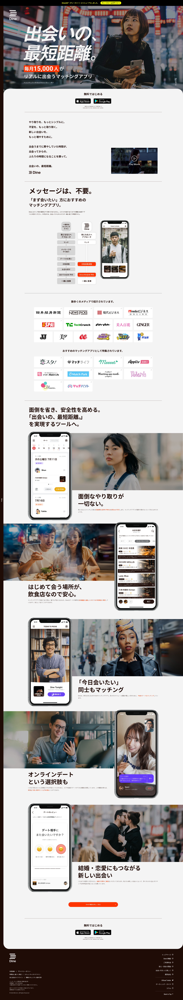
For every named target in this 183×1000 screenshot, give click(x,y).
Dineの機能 (167, 959)
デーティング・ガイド (163, 984)
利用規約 (12, 971)
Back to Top (168, 994)
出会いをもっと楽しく (163, 970)
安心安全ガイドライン (16, 978)
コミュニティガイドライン (32, 975)
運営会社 (168, 974)
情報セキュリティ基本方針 (34, 978)
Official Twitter (166, 980)
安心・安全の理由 (165, 967)
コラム (168, 988)
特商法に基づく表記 (16, 975)
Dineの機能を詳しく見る (93, 905)
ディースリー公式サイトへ (111, 3)
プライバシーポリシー (24, 971)
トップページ (166, 955)
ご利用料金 (167, 963)
